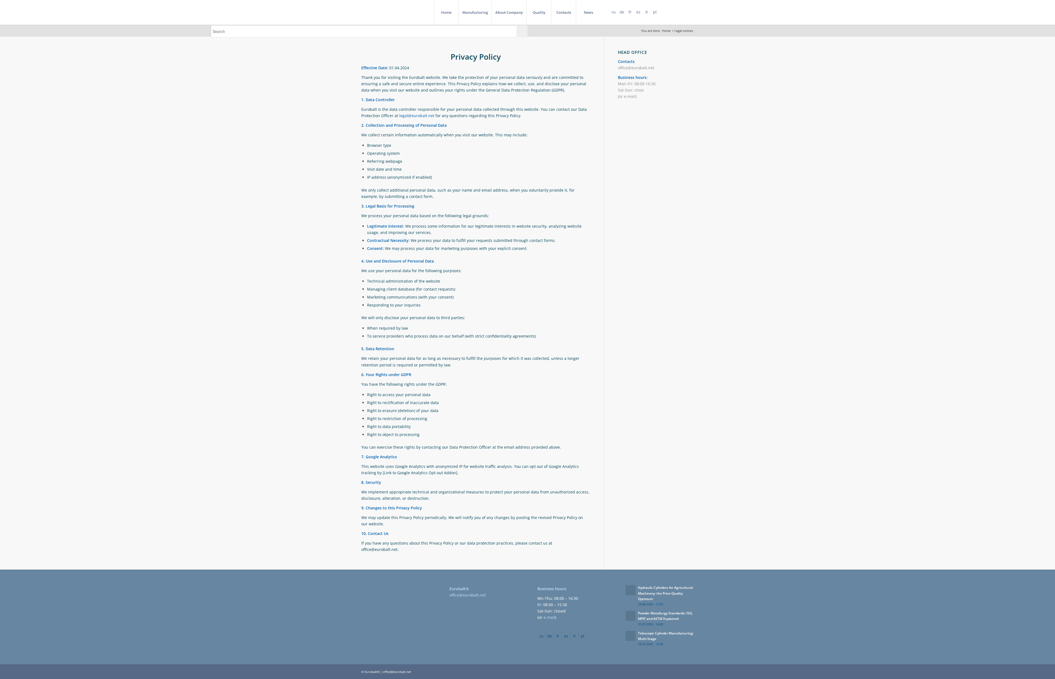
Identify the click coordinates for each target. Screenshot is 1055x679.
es (638, 12)
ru (614, 12)
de (622, 12)
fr (630, 12)
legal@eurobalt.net (416, 115)
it (646, 12)
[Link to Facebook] (665, 12)
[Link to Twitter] (681, 12)
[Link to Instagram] (689, 12)
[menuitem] (446, 12)
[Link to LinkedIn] (673, 12)
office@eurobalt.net (636, 67)
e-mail (629, 96)
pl (655, 12)
